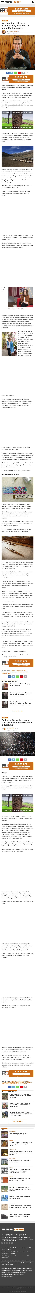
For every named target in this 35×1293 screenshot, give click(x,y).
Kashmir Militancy (16, 1270)
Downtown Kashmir (8, 672)
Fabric (16, 672)
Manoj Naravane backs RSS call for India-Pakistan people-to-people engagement (20, 1104)
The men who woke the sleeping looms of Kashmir (20, 684)
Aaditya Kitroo (15, 670)
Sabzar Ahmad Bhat (26, 1082)
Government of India (7, 1274)
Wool (9, 673)
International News (7, 1276)
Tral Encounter (16, 1083)
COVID (30, 1270)
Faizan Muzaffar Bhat (17, 1081)
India (24, 1268)
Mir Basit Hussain (13, 31)
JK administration (18, 1274)
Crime (8, 1272)
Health (3, 1272)
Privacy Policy (29, 1287)
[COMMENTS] (27, 72)
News (14, 1268)
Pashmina (4, 673)
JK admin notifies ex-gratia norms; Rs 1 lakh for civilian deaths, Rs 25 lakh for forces (21, 1095)
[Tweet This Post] (11, 72)
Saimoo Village (6, 1083)
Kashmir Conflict (14, 1082)
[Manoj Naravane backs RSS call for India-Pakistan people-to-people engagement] (5, 1105)
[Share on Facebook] (8, 72)
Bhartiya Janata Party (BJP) (18, 1272)
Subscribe (18, 1288)
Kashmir (19, 1268)
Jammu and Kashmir (7, 1268)
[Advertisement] (17, 215)
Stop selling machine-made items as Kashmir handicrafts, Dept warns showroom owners (21, 694)
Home (3, 1287)
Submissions (21, 1287)
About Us (13, 1287)
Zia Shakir (24, 1083)
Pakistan (25, 1270)
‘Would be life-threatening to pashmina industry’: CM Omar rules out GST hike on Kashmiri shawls (20, 703)
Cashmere (23, 670)
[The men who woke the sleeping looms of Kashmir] (5, 686)
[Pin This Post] (19, 72)
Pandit (26, 672)
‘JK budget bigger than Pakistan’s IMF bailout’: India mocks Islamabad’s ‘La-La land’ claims (21, 1113)
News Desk (11, 728)
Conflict (29, 1268)
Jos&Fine (21, 672)
